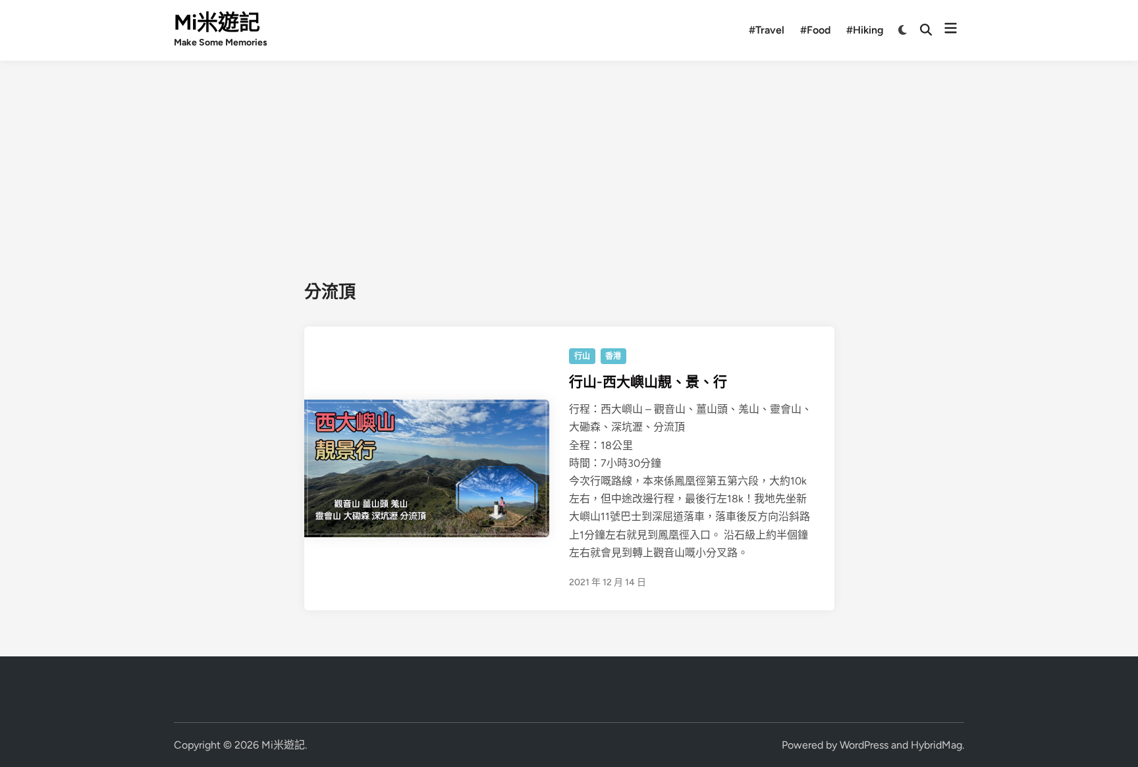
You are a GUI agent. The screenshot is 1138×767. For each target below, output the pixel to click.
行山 (582, 356)
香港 (613, 356)
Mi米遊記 (217, 22)
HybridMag (936, 745)
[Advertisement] (569, 159)
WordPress (864, 745)
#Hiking (865, 30)
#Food (815, 30)
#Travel (766, 30)
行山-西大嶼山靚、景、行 (648, 381)
